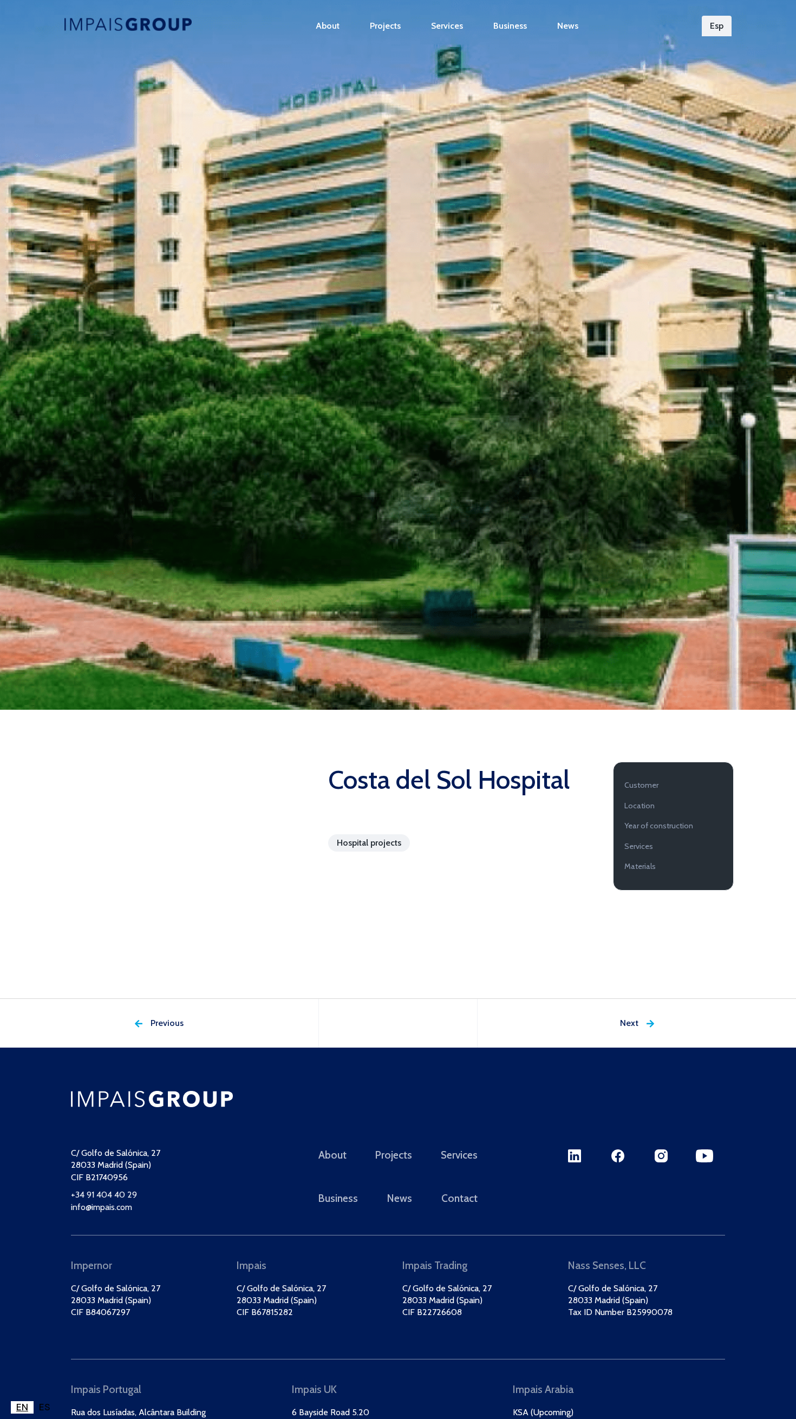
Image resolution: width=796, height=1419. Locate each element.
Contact (459, 1198)
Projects (385, 26)
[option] (45, 1407)
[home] (128, 24)
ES (44, 1407)
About (328, 26)
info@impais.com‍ (101, 1207)
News (567, 26)
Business (510, 26)
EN (22, 1407)
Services (447, 26)
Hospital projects (369, 843)
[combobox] (22, 1407)
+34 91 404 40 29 (104, 1195)
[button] (717, 26)
